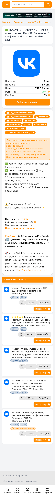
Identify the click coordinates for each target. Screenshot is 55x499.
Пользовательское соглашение (20, 481)
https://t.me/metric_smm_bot (31, 270)
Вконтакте (19, 22)
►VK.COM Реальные (38, 22)
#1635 (24, 219)
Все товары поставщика (20, 228)
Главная (6, 22)
